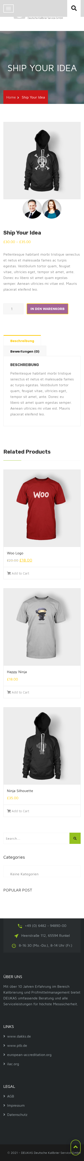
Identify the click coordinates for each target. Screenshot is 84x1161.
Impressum (16, 1105)
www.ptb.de (17, 1045)
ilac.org (13, 1064)
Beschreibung (22, 341)
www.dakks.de (19, 1036)
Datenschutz (17, 1115)
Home (11, 97)
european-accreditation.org (29, 1055)
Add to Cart (20, 573)
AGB (10, 1096)
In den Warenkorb (47, 309)
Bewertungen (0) (24, 351)
